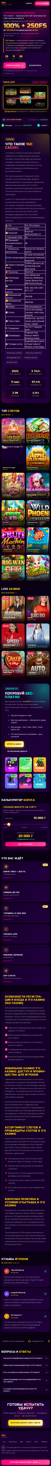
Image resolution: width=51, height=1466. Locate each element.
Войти (29, 3)
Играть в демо (14, 744)
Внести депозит (25, 844)
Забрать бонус (13, 65)
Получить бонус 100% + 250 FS (25, 1423)
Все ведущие (7, 593)
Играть (37, 1458)
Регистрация (42, 3)
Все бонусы (35, 65)
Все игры (6, 415)
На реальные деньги (17, 751)
